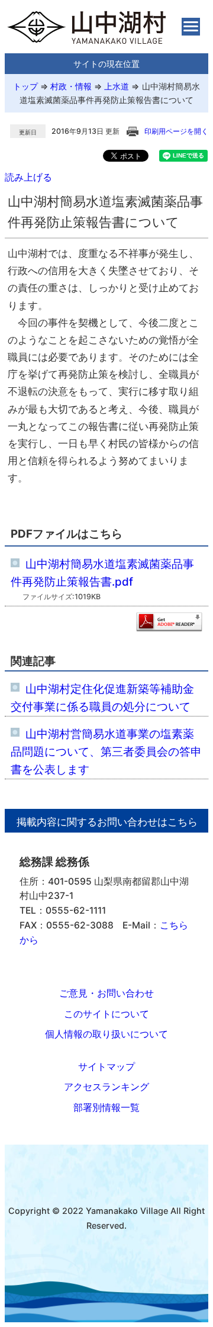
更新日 (28, 132)
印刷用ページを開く (176, 131)
